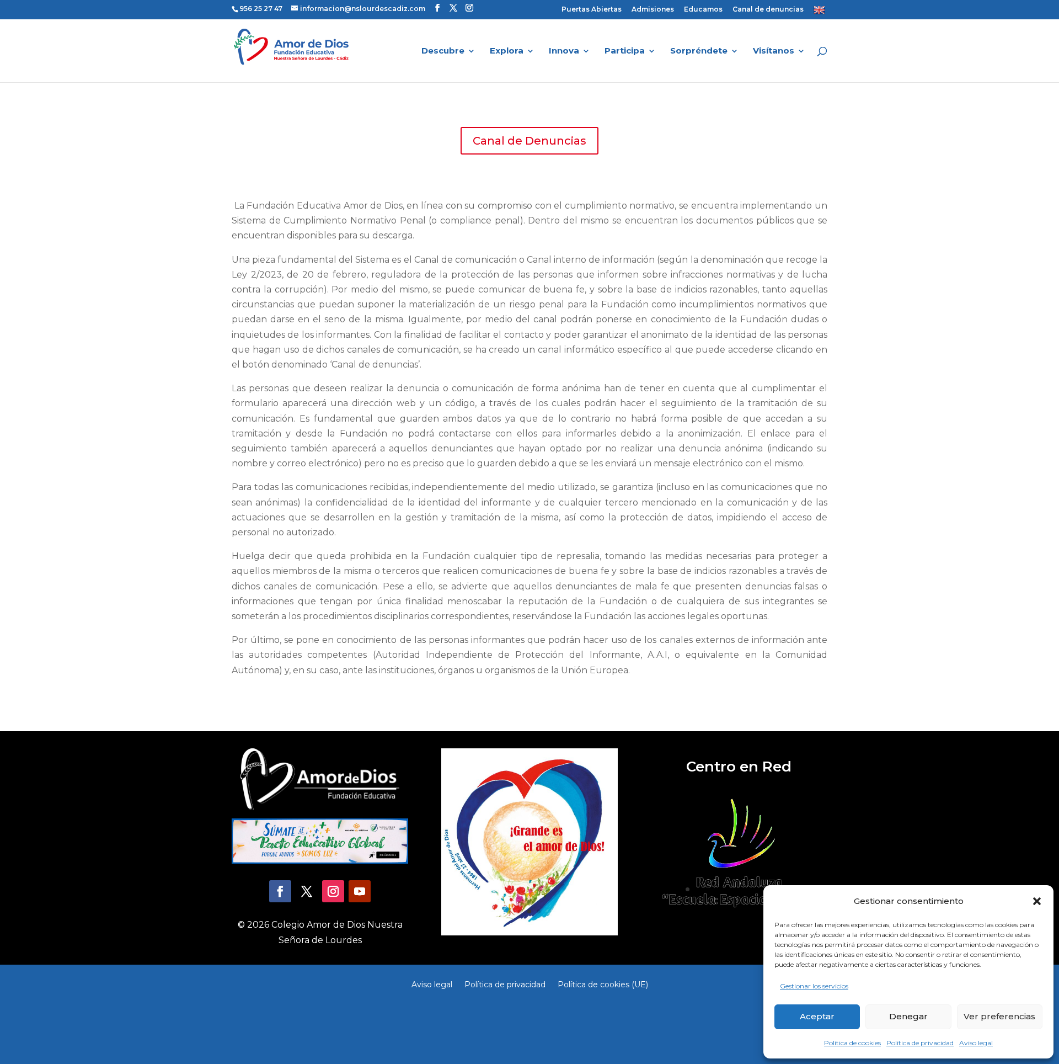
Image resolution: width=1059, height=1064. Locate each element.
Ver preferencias (999, 1016)
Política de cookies (852, 1043)
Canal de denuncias (768, 9)
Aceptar (817, 1016)
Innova (564, 51)
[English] (820, 12)
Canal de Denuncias (529, 140)
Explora (506, 51)
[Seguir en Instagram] (333, 891)
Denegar (908, 1016)
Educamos (703, 9)
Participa (625, 51)
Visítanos (773, 51)
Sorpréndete (699, 51)
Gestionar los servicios (814, 986)
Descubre (442, 51)
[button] (1036, 901)
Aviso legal (976, 1043)
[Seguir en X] (307, 891)
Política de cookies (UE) (603, 984)
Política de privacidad (920, 1043)
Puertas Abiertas (591, 9)
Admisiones (653, 9)
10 (762, 889)
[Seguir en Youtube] (360, 891)
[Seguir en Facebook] (280, 891)
